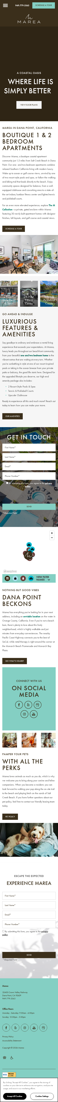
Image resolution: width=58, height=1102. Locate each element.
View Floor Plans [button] (29, 105)
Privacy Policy (7, 1036)
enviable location (31, 616)
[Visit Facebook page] (19, 705)
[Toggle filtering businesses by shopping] (15, 578)
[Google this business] (37, 705)
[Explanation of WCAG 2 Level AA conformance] (9, 1074)
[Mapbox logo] (10, 571)
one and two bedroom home (34, 355)
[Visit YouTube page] (34, 714)
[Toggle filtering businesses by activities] (23, 578)
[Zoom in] (52, 533)
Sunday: (5, 1017)
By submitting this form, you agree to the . (30, 485)
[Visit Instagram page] (24, 714)
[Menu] (5, 5)
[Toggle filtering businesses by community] (31, 578)
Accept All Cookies (14, 1096)
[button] (43, 5)
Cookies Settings (42, 1096)
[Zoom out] (52, 537)
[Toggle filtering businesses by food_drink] (7, 578)
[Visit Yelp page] (28, 705)
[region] (29, 1090)
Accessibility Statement (11, 1040)
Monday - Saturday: (10, 1013)
